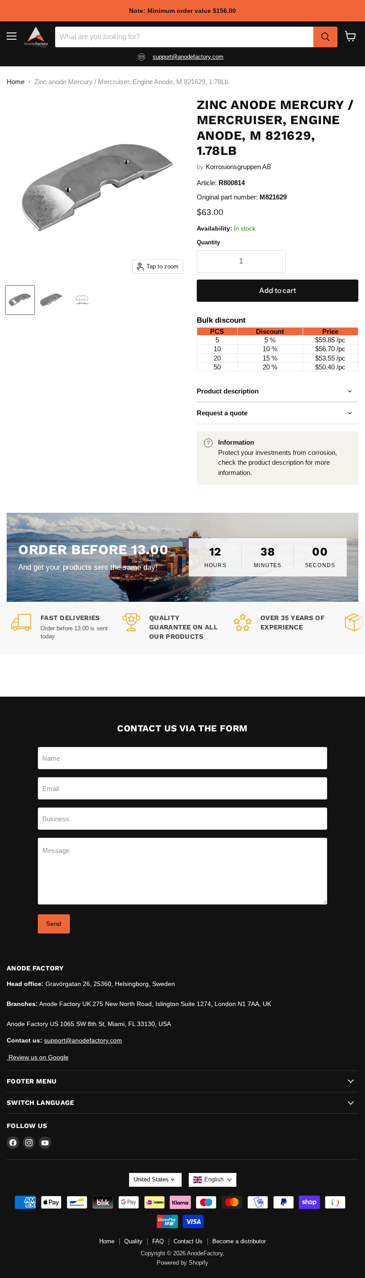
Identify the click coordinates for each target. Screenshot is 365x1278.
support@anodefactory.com (188, 56)
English (213, 1179)
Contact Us (188, 1241)
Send (53, 924)
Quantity (208, 242)
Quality (133, 1241)
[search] (325, 37)
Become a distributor (239, 1241)
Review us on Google (38, 1057)
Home (15, 81)
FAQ (158, 1241)
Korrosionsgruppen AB (238, 166)
